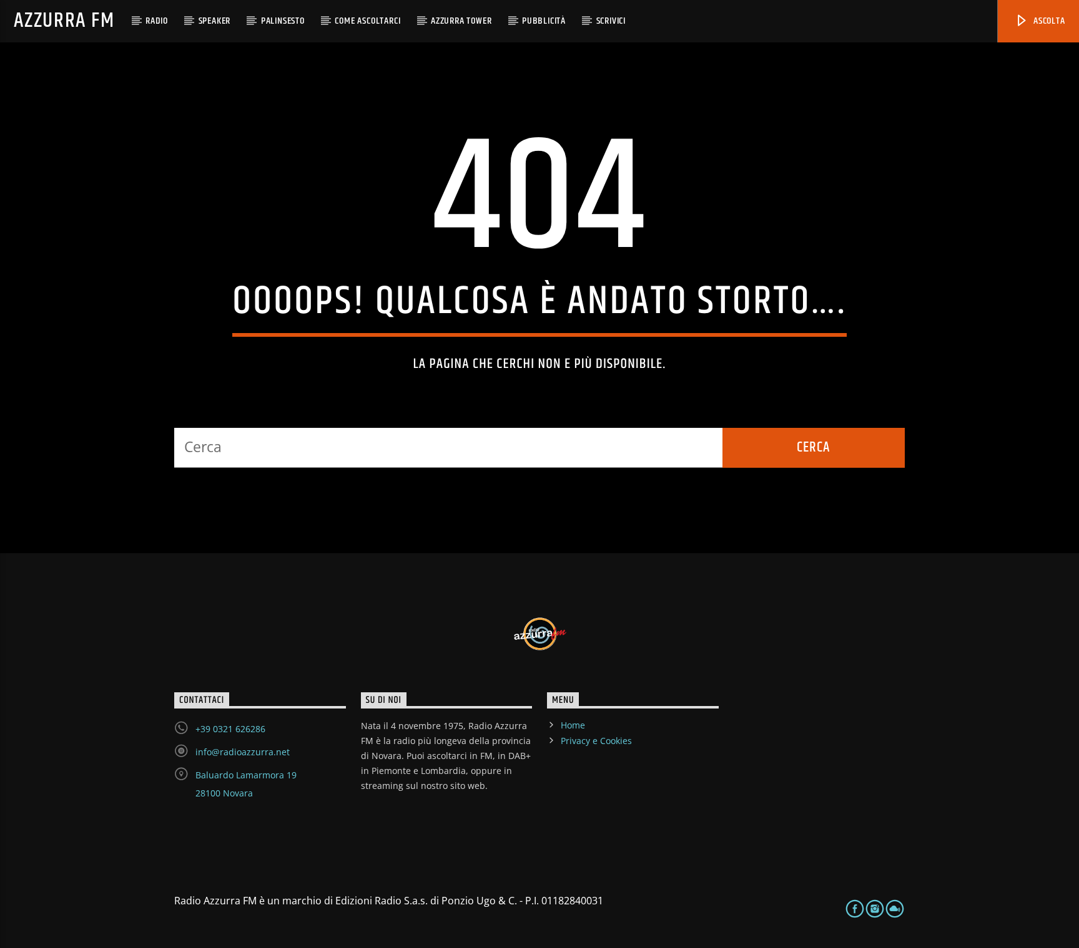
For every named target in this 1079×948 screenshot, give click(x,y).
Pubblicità (544, 21)
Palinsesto (283, 21)
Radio (156, 21)
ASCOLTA (1048, 21)
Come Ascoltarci (367, 21)
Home (573, 725)
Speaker (215, 21)
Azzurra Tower (461, 21)
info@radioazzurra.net (242, 752)
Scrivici (611, 21)
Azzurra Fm (64, 21)
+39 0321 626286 (230, 729)
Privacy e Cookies (596, 741)
